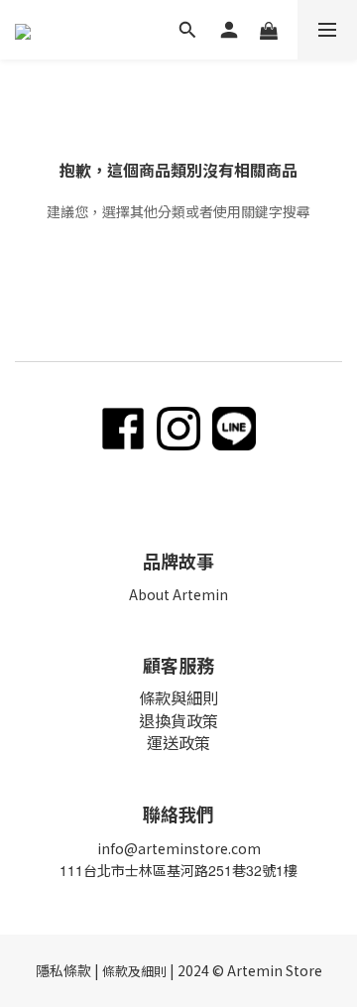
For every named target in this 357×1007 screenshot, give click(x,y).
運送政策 (178, 742)
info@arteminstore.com (179, 848)
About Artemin (178, 594)
